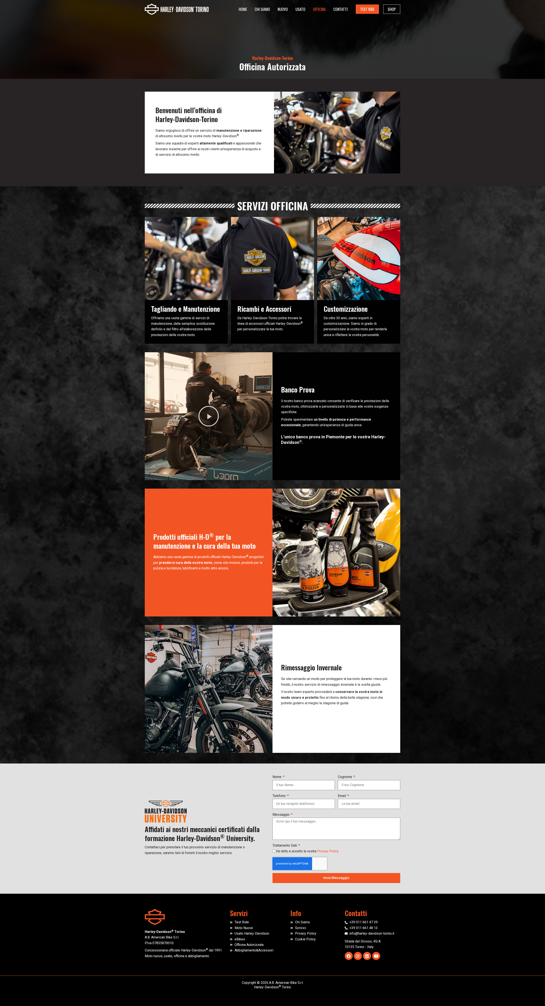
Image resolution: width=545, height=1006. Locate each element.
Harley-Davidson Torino (272, 987)
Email (342, 796)
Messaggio (281, 815)
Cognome (345, 777)
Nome (277, 777)
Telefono (279, 796)
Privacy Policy (327, 851)
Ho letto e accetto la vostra (307, 851)
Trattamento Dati (285, 845)
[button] (367, 9)
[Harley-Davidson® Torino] (177, 9)
